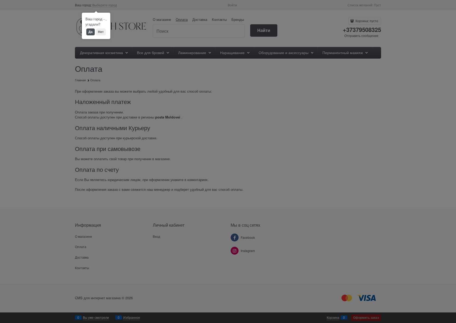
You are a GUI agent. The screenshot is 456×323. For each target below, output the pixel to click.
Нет (101, 31)
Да (90, 31)
